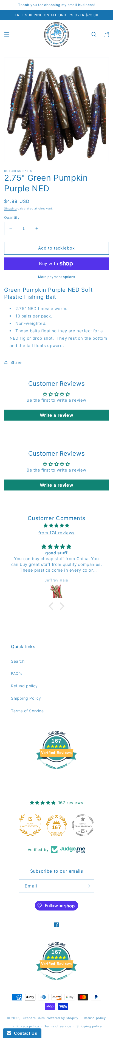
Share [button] (16, 362)
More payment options (56, 277)
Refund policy (24, 686)
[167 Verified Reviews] (56, 772)
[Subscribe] (88, 886)
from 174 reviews (56, 532)
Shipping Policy (26, 698)
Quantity (11, 217)
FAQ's (16, 673)
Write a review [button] (56, 415)
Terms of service (57, 1026)
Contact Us (24, 1033)
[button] (7, 35)
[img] (56, 525)
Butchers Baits (33, 1018)
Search (18, 661)
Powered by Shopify (62, 1018)
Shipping (10, 208)
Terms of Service (27, 710)
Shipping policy (89, 1026)
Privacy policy (27, 1026)
